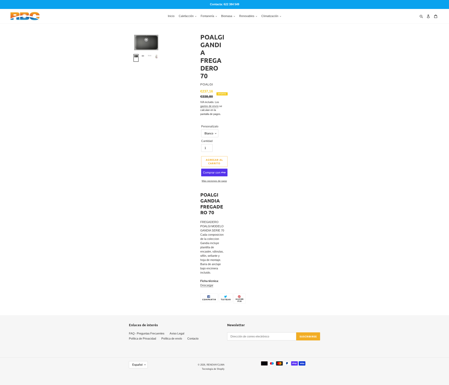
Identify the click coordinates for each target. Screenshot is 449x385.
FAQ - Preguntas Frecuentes (146, 333)
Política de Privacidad (142, 338)
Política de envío (171, 338)
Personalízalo (209, 126)
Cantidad (207, 141)
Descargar (206, 285)
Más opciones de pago (214, 181)
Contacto (193, 338)
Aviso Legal (177, 333)
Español (137, 364)
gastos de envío (209, 106)
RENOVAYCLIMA (215, 364)
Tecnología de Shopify (213, 369)
